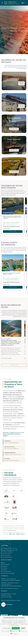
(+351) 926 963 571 (6, 584)
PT (24, 3)
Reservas (4, 569)
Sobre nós (4, 566)
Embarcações (5, 564)
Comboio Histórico (7, 553)
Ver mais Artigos (14, 365)
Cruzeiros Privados (7, 557)
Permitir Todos (16, 628)
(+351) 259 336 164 (11, 578)
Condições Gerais (6, 571)
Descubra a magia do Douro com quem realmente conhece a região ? (13, 434)
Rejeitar (23, 628)
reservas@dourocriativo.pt (12, 588)
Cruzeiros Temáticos (7, 551)
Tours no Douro (6, 555)
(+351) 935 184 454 (12, 582)
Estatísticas (14, 631)
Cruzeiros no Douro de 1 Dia (9, 548)
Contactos (4, 568)
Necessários (6, 631)
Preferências (23, 631)
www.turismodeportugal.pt (9, 530)
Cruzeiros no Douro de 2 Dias (10, 550)
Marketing (14, 633)
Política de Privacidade (8, 573)
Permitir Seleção (6, 628)
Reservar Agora (21, 83)
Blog (3, 562)
